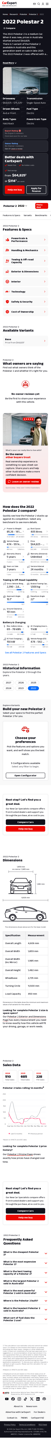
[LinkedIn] (38, 1399)
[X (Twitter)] (31, 1399)
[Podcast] (44, 1399)
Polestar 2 (33, 14)
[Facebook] (13, 1399)
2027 (8, 682)
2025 (33, 682)
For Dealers (39, 1412)
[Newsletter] (34, 4)
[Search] (39, 4)
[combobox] (22, 206)
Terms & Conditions (27, 1424)
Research (14, 14)
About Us (18, 1406)
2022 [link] (42, 14)
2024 (8, 688)
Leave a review (16, 149)
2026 (21, 682)
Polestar (23, 14)
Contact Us (12, 1418)
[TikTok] (25, 1399)
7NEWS (24, 1418)
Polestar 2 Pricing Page (20, 1154)
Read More (8, 63)
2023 (21, 688)
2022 (33, 688)
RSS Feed (43, 1424)
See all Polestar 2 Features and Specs (25, 652)
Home (5, 14)
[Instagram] (19, 1399)
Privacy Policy (10, 1424)
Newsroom (31, 1406)
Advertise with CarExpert (18, 1412)
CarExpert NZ (37, 1418)
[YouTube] (6, 1399)
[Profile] (43, 4)
